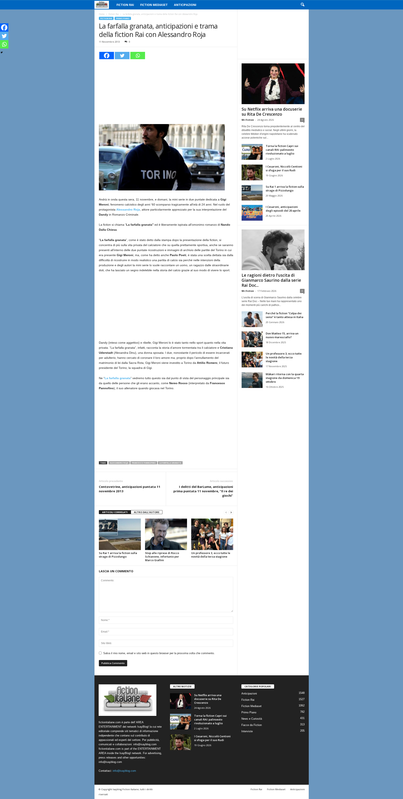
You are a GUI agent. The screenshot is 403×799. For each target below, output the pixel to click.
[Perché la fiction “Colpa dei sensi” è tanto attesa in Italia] (252, 319)
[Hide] (1, 52)
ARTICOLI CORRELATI (115, 512)
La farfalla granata (170, 462)
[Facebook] (106, 55)
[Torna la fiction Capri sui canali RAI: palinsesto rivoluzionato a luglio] (252, 152)
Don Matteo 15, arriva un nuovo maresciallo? (282, 335)
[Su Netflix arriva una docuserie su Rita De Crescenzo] (273, 83)
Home (102, 14)
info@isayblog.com (124, 770)
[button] (302, 4)
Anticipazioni (185, 5)
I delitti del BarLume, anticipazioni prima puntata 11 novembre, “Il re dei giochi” (203, 491)
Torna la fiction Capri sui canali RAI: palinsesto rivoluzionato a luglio (282, 149)
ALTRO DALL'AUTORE (146, 512)
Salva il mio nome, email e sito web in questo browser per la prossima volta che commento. (159, 653)
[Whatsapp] (137, 55)
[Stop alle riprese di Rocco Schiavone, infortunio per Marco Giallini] (166, 534)
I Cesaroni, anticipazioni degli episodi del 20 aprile (283, 208)
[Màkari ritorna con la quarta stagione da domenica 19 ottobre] (252, 380)
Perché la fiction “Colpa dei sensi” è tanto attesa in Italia (284, 315)
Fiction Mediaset (154, 5)
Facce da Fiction (251, 725)
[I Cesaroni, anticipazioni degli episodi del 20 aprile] (252, 213)
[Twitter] (122, 55)
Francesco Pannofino (144, 462)
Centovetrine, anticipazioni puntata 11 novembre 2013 (129, 489)
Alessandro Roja (119, 462)
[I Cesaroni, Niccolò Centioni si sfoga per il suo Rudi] (252, 172)
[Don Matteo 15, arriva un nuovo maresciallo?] (252, 339)
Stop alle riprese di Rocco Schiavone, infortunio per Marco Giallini (162, 556)
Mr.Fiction (248, 119)
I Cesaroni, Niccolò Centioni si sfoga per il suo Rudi (284, 168)
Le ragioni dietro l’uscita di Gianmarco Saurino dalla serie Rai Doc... (271, 280)
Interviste (247, 731)
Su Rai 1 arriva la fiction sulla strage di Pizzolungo (118, 554)
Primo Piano (123, 18)
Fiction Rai (125, 5)
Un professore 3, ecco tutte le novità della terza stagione (210, 554)
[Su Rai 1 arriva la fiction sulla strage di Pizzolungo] (120, 534)
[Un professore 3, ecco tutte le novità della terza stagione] (212, 534)
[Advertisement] (166, 91)
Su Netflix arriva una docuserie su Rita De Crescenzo (272, 111)
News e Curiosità (251, 718)
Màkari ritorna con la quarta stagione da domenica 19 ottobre (285, 378)
